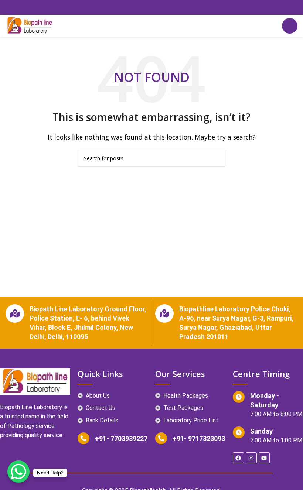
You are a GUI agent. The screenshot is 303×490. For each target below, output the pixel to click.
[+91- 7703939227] (83, 438)
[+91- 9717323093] (161, 438)
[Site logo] (30, 25)
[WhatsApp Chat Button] (18, 471)
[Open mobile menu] (289, 25)
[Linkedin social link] (160, 8)
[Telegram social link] (168, 8)
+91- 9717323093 (199, 438)
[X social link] (143, 8)
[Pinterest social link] (151, 8)
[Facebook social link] (134, 8)
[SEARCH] (216, 158)
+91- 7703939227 (121, 438)
